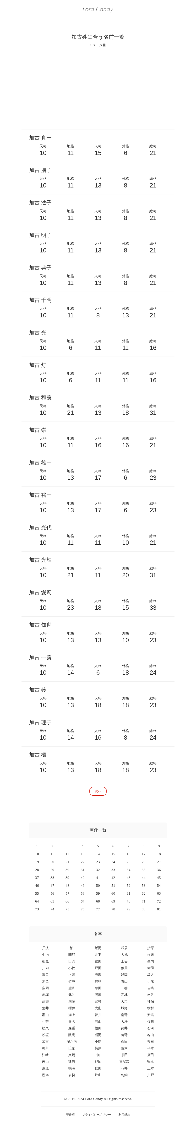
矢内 (150, 961)
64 (37, 901)
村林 (98, 981)
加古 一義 (40, 657)
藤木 (124, 1048)
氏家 (71, 1048)
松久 (45, 1028)
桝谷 (150, 995)
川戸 (150, 1075)
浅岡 (124, 975)
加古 (45, 1041)
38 (52, 878)
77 (98, 909)
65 (52, 901)
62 (144, 893)
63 (159, 893)
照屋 (98, 995)
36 (159, 870)
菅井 (98, 1015)
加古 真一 (40, 138)
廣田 (150, 1055)
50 (98, 885)
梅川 (45, 1048)
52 (129, 885)
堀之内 (72, 1041)
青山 (124, 981)
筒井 (124, 1028)
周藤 (71, 1001)
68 (98, 901)
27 (159, 862)
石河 (150, 1028)
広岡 (45, 988)
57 (67, 893)
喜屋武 (124, 1061)
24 (113, 862)
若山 (98, 1021)
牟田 (98, 988)
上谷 (124, 961)
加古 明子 (40, 235)
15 (113, 854)
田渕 (71, 961)
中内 (45, 954)
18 (159, 854)
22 (83, 862)
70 (129, 901)
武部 (45, 1001)
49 (83, 885)
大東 (124, 1001)
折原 (150, 948)
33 (113, 870)
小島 (98, 1041)
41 (98, 878)
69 (113, 901)
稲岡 (98, 1035)
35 (144, 870)
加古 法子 (40, 203)
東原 (45, 1068)
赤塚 (45, 995)
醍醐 (71, 1035)
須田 (124, 1055)
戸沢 (45, 948)
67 (83, 901)
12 (67, 854)
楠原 (98, 1048)
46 (37, 885)
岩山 (45, 1061)
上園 (71, 975)
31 (83, 870)
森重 (71, 1028)
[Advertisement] (98, 88)
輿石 (150, 1041)
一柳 (124, 988)
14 (98, 854)
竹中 (71, 981)
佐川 (150, 1021)
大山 (98, 1008)
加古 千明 (40, 300)
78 (113, 909)
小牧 (71, 968)
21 (67, 862)
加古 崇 (37, 430)
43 (129, 878)
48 (67, 885)
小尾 (150, 981)
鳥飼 (124, 1075)
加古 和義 (40, 398)
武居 (124, 948)
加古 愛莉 (40, 592)
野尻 (98, 1061)
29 (52, 870)
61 (129, 893)
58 (83, 893)
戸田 (98, 968)
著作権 (70, 1114)
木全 (45, 981)
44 (144, 878)
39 (67, 878)
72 (159, 901)
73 (37, 909)
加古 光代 (40, 527)
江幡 (45, 1055)
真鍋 (71, 1055)
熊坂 (98, 975)
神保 (150, 1001)
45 (159, 878)
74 (52, 909)
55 (37, 893)
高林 (124, 995)
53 (144, 885)
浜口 (45, 975)
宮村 (98, 1001)
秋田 (98, 1068)
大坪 (124, 1021)
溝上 (71, 1015)
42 (113, 878)
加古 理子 (40, 722)
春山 (150, 1035)
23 (98, 862)
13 (83, 854)
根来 (150, 954)
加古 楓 (37, 755)
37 (37, 878)
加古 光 (37, 333)
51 (113, 885)
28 (37, 870)
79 (129, 909)
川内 (45, 968)
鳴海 (71, 1068)
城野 (124, 1008)
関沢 (71, 954)
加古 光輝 (40, 560)
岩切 (71, 1075)
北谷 (71, 995)
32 (98, 870)
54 (159, 885)
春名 (71, 1021)
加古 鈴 (37, 690)
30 (67, 870)
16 (129, 854)
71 (144, 901)
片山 (98, 1075)
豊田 (98, 961)
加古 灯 (37, 365)
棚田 (98, 1028)
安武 (150, 1015)
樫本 (45, 1075)
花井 (124, 1068)
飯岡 (98, 948)
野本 (150, 1061)
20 (52, 862)
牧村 (150, 1008)
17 (144, 854)
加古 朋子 (40, 170)
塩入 (150, 975)
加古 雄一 (40, 462)
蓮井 (45, 1008)
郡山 (45, 1015)
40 (83, 878)
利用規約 (124, 1114)
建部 (71, 1061)
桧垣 (45, 1035)
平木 (150, 1048)
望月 (71, 988)
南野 (124, 1015)
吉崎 (150, 988)
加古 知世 (40, 625)
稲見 (45, 961)
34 (129, 870)
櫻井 (71, 1008)
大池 (124, 954)
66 (67, 901)
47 (52, 885)
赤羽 (150, 968)
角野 (124, 1035)
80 (144, 909)
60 (113, 893)
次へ (98, 791)
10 (37, 854)
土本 (150, 1068)
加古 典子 (40, 268)
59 (98, 893)
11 (52, 854)
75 (67, 909)
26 (144, 862)
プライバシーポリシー (96, 1114)
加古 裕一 (40, 495)
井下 (98, 954)
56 (52, 893)
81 (159, 909)
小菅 (45, 1021)
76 (83, 909)
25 (129, 862)
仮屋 (124, 968)
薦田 (124, 1041)
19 (37, 862)
